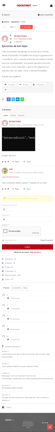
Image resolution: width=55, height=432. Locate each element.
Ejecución (19, 42)
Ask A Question (46, 15)
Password (6, 215)
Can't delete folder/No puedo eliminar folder (20, 366)
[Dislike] (10, 42)
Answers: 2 (6, 373)
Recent (21, 115)
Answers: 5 (6, 385)
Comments (16, 288)
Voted (5, 115)
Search (7, 15)
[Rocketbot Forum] (27, 5)
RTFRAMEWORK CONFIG (12, 388)
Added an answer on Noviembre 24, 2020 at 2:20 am (26, 172)
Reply (17, 162)
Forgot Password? (47, 240)
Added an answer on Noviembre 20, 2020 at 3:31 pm (26, 125)
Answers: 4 (6, 395)
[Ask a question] (49, 426)
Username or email (9, 205)
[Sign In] (51, 5)
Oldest (13, 115)
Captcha (5, 225)
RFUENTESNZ (13, 177)
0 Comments (15, 298)
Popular (6, 288)
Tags (25, 288)
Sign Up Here (35, 252)
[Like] (10, 35)
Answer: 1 (5, 351)
